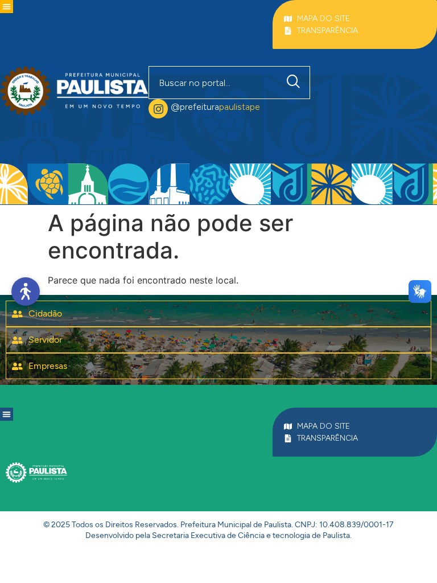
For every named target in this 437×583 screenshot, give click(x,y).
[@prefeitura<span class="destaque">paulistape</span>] (158, 108)
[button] (6, 6)
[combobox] (213, 82)
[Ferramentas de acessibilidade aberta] (25, 291)
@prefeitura (215, 106)
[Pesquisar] (296, 82)
